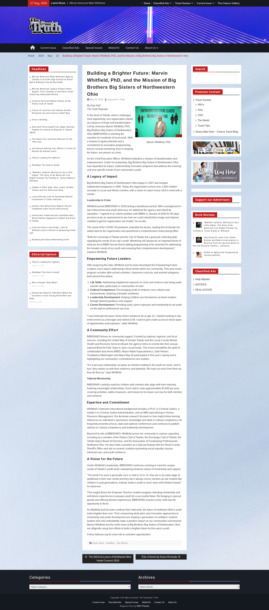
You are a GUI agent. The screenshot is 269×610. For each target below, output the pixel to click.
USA (200, 115)
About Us (150, 47)
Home (147, 3)
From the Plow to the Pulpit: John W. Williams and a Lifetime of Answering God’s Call (52, 230)
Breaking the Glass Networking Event (50, 240)
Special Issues (93, 47)
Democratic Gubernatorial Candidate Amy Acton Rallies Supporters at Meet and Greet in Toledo (52, 218)
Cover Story (98, 543)
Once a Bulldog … (41, 120)
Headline (110, 543)
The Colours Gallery (229, 3)
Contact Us (132, 47)
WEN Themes (143, 606)
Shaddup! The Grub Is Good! (45, 165)
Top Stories (122, 543)
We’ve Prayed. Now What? (44, 283)
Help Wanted (202, 279)
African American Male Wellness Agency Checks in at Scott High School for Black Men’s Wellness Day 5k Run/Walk (51, 79)
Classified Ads (161, 3)
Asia (200, 109)
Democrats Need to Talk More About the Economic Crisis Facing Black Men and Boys (50, 296)
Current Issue (204, 3)
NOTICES (201, 284)
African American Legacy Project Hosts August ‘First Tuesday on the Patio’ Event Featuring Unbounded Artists (51, 92)
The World (203, 120)
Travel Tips (204, 125)
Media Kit (114, 47)
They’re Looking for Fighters (46, 158)
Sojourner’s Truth (116, 99)
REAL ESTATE (203, 290)
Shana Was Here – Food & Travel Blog (216, 131)
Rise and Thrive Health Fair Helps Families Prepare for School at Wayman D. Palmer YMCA (52, 130)
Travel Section (183, 3)
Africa (201, 104)
